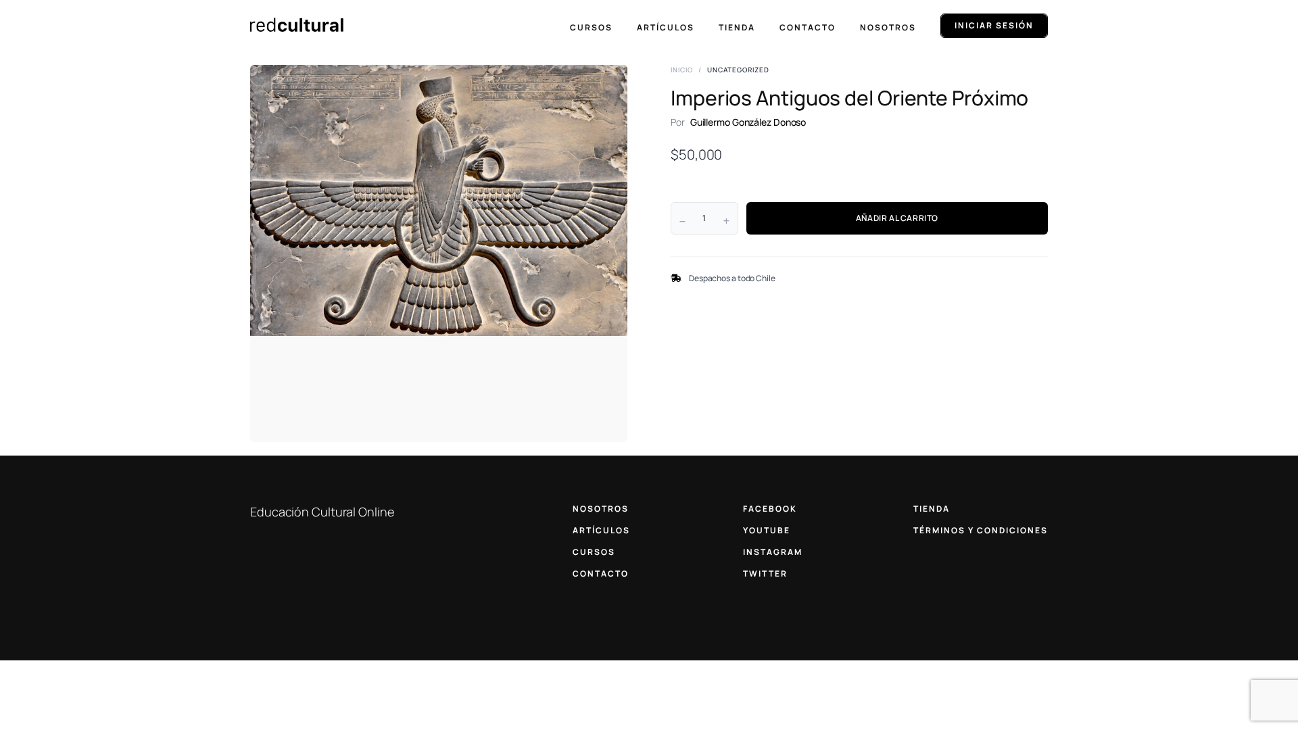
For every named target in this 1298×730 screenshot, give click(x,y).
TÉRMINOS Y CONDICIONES (980, 530)
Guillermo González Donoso (748, 122)
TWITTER (765, 573)
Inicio (682, 69)
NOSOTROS (601, 508)
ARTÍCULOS (601, 530)
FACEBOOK (770, 508)
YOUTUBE (766, 530)
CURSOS (594, 552)
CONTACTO (601, 573)
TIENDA (931, 508)
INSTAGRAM (772, 552)
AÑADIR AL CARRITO (897, 218)
